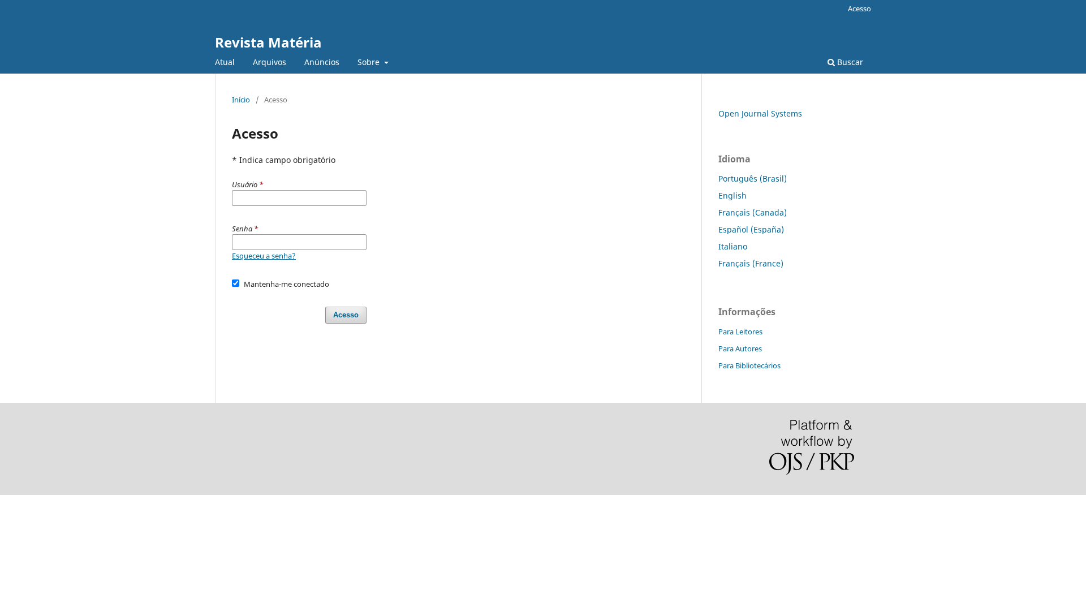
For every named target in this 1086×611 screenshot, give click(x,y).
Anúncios (321, 62)
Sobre (369, 62)
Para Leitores (740, 331)
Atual (225, 62)
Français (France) (750, 263)
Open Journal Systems (760, 113)
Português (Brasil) (752, 178)
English (732, 195)
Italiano (732, 246)
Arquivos (269, 62)
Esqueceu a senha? (264, 256)
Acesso (859, 8)
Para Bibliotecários (749, 365)
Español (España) (751, 229)
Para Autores (740, 348)
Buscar (849, 62)
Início (241, 99)
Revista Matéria (268, 42)
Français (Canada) (752, 212)
